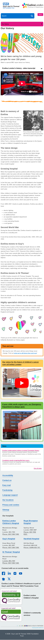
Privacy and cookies (10, 505)
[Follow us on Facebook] (3, 573)
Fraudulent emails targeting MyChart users (15, 460)
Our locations (8, 500)
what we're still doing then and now (25, 353)
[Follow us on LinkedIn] (9, 573)
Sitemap (5, 510)
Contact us (6, 480)
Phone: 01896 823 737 (32, 547)
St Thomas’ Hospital (11, 552)
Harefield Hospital (31, 539)
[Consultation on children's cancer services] (22, 383)
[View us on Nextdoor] (3, 578)
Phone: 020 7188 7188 (10, 534)
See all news (38, 468)
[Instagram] (14, 573)
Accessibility (7, 475)
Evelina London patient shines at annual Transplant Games (20, 450)
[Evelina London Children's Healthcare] (32, 7)
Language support (10, 495)
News (4, 446)
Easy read (6, 485)
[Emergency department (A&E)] (22, 425)
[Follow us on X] (9, 578)
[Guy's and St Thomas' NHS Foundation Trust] (11, 7)
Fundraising (7, 490)
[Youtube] (20, 573)
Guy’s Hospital (8, 539)
